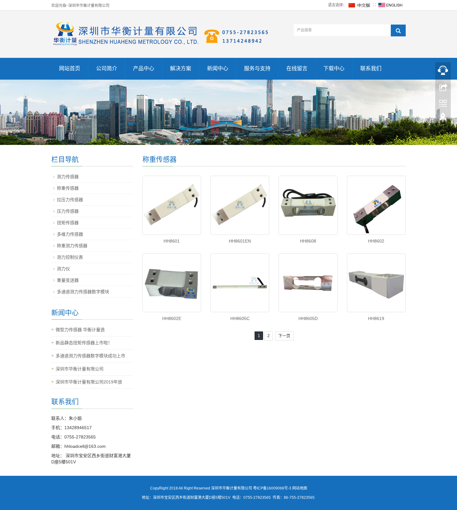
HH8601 (172, 241)
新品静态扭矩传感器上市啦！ (84, 342)
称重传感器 (68, 188)
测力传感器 (68, 176)
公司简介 (106, 69)
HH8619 (376, 318)
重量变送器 (68, 280)
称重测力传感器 (72, 245)
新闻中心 (217, 69)
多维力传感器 (70, 234)
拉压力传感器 (70, 199)
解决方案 (180, 69)
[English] (390, 5)
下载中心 (333, 69)
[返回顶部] (443, 119)
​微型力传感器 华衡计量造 (80, 329)
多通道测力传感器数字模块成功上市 (90, 355)
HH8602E (171, 318)
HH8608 (308, 241)
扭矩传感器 (68, 222)
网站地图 (299, 488)
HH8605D (308, 318)
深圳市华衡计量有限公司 (80, 368)
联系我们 (370, 69)
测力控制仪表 (70, 257)
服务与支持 (257, 69)
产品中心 (143, 69)
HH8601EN (240, 241)
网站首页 (69, 69)
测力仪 (63, 268)
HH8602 (376, 241)
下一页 (284, 335)
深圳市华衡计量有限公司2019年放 (89, 381)
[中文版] (360, 5)
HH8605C (240, 318)
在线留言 (296, 69)
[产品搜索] (398, 30)
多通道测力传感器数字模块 (83, 291)
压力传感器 (68, 211)
